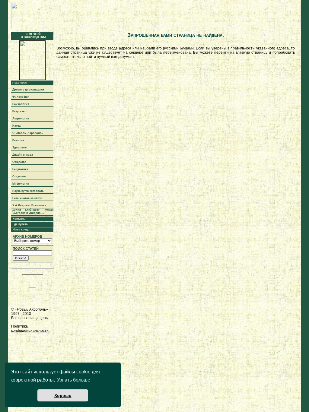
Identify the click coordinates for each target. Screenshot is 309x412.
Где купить (20, 224)
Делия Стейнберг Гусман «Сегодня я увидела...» (32, 211)
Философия (20, 96)
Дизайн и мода (22, 154)
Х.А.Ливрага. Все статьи (29, 205)
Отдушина (19, 176)
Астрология (20, 118)
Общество (19, 161)
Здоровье (19, 147)
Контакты (19, 218)
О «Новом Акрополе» (27, 133)
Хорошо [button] (63, 395)
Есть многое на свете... (28, 198)
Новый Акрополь (31, 309)
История (18, 140)
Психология (20, 104)
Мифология (20, 183)
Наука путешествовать (28, 190)
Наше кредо (21, 229)
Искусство (19, 111)
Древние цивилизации (28, 89)
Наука (16, 125)
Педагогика (20, 169)
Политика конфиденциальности (30, 328)
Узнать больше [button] (73, 379)
